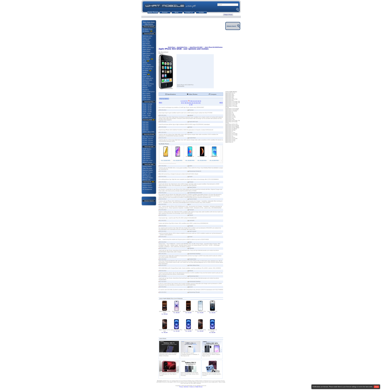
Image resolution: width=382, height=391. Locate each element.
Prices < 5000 (147, 115)
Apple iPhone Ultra (229, 95)
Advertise (186, 386)
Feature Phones (146, 185)
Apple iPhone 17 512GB (231, 111)
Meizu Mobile (146, 93)
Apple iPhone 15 (229, 142)
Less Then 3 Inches (148, 137)
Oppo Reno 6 (214, 156)
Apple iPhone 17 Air (200, 311)
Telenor (145, 74)
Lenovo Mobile (147, 64)
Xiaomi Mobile (147, 49)
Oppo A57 (177, 156)
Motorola (145, 87)
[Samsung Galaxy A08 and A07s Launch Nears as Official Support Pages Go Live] (212, 346)
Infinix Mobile (146, 51)
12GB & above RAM (148, 132)
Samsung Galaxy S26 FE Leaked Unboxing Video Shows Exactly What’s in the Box (168, 353)
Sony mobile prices (148, 66)
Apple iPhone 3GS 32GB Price (185, 84)
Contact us (192, 386)
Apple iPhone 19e (229, 96)
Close (376, 387)
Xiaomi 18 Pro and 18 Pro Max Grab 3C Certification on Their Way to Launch (169, 373)
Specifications (171, 94)
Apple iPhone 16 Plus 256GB (232, 127)
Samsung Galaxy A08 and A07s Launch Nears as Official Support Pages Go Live (211, 353)
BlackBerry (146, 89)
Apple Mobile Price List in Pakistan (173, 298)
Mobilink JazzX (147, 85)
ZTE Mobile (146, 57)
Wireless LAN (146, 174)
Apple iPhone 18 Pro (230, 115)
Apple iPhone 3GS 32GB (195, 47)
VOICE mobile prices (149, 91)
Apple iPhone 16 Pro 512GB (232, 125)
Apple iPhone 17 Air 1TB (231, 105)
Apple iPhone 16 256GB (212, 330)
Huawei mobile (147, 38)
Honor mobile (146, 42)
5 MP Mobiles (147, 153)
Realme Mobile (147, 45)
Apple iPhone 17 (176, 311)
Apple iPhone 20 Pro (230, 93)
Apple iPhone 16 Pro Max (164, 330)
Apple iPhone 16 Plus (176, 330)
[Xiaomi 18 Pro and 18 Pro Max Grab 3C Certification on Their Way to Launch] (169, 366)
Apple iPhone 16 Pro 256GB (232, 126)
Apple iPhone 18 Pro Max (231, 99)
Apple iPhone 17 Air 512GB (231, 109)
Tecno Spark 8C (190, 156)
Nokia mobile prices (148, 47)
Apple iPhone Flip (229, 97)
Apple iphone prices (148, 53)
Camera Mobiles (147, 166)
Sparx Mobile (146, 59)
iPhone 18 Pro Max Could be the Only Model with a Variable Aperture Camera (211, 373)
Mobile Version (198, 386)
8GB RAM (145, 130)
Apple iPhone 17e (229, 113)
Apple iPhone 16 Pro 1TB (231, 124)
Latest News (162, 338)
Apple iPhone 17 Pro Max (164, 312)
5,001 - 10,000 (147, 113)
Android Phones (146, 183)
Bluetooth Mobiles (148, 170)
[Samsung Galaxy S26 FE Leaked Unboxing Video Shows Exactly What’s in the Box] (169, 346)
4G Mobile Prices (148, 29)
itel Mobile (145, 70)
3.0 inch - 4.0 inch (148, 138)
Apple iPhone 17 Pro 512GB (232, 108)
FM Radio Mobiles (148, 178)
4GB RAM (145, 126)
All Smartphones (146, 189)
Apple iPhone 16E (212, 311)
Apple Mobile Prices (182, 47)
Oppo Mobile (146, 43)
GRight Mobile (147, 97)
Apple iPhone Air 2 (229, 100)
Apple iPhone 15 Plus (230, 139)
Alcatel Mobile (147, 76)
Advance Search (149, 201)
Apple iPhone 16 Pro (200, 330)
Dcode (144, 61)
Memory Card (146, 179)
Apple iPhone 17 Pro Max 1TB (232, 102)
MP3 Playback (147, 176)
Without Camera (147, 162)
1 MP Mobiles (147, 158)
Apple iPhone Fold (229, 114)
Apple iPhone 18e (229, 94)
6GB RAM (145, 128)
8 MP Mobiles (147, 151)
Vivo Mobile (146, 40)
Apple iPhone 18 (229, 112)
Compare (213, 94)
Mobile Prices (171, 47)
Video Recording (147, 168)
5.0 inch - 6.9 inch (148, 142)
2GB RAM (145, 122)
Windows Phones (147, 187)
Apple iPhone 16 (188, 330)
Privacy (181, 386)
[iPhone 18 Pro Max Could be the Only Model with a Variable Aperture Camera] (212, 366)
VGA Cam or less (148, 160)
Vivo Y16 (165, 156)
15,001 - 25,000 (147, 110)
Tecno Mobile (146, 55)
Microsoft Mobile (147, 80)
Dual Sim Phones (148, 172)
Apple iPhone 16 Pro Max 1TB (232, 120)
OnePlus (145, 72)
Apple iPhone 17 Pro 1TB (231, 103)
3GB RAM (145, 124)
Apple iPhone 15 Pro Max (231, 138)
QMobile (145, 63)
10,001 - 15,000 (147, 111)
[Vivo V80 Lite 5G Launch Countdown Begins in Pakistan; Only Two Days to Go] (190, 346)
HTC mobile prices (148, 78)
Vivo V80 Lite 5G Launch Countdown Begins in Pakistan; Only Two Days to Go (190, 353)
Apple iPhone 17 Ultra (230, 117)
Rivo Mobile (146, 82)
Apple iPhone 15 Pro (230, 140)
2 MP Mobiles (147, 156)
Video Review (192, 94)
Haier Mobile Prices (148, 84)
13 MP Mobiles (147, 149)
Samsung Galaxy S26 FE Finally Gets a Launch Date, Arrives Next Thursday (189, 373)
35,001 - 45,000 (147, 106)
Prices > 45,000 (147, 104)
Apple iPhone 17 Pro (188, 311)
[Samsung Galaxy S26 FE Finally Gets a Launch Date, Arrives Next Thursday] (190, 366)
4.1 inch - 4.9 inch (148, 140)
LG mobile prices (147, 68)
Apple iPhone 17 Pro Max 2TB (232, 101)
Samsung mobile (147, 36)
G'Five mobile (146, 99)
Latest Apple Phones (231, 91)
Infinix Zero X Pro (202, 156)
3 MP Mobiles (147, 154)
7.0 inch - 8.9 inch (148, 144)
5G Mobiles (146, 31)
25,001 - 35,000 (147, 108)
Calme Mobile (146, 95)
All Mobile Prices (147, 117)
